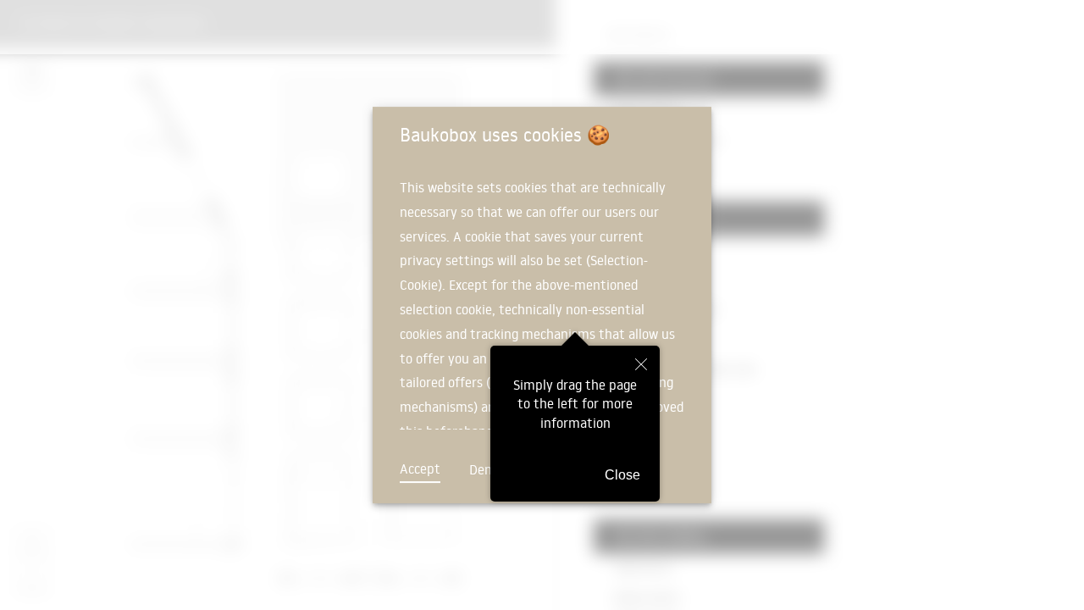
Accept (420, 468)
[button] (641, 365)
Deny (484, 469)
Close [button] (622, 475)
